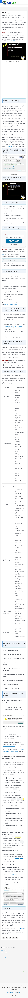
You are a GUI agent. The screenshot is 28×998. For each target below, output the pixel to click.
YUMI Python (4, 950)
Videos (15, 992)
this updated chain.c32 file (9, 746)
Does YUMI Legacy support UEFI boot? (12, 654)
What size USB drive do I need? (11, 684)
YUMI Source (14, 244)
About (8, 992)
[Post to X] (7, 938)
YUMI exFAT (12, 40)
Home (4, 5)
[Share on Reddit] (10, 938)
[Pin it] (3, 938)
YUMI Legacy (4, 957)
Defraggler (14, 874)
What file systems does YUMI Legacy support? (12, 663)
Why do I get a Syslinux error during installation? (11, 669)
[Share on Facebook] (13, 938)
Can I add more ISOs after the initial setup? (13, 680)
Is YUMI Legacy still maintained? (11, 688)
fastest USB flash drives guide (10, 304)
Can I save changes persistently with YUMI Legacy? (13, 675)
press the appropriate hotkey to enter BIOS (13, 326)
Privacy (11, 992)
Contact (19, 992)
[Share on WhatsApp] (16, 938)
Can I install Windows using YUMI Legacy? (14, 658)
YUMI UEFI (3, 955)
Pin (15, 995)
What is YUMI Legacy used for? (11, 650)
